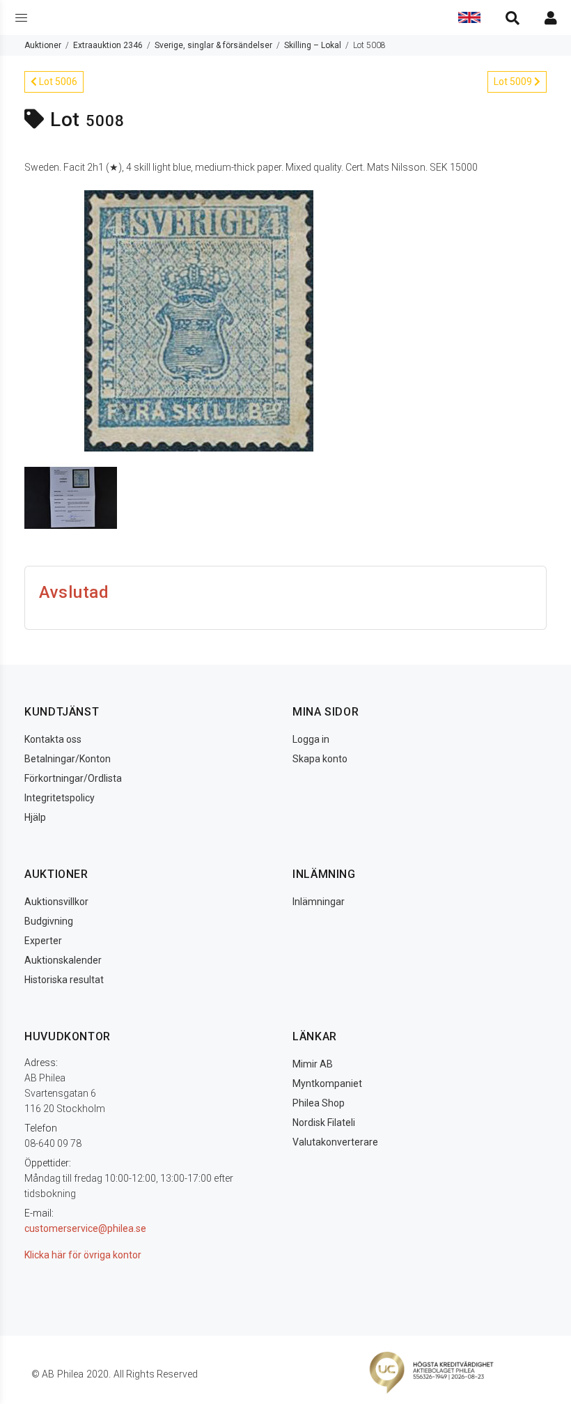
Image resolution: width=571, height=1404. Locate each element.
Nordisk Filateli (323, 1122)
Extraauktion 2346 (108, 45)
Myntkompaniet (327, 1083)
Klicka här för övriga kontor (82, 1254)
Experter (43, 940)
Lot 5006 (57, 81)
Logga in (310, 739)
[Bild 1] (198, 319)
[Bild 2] (70, 496)
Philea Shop (318, 1103)
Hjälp (35, 817)
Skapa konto (319, 758)
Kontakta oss (52, 739)
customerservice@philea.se (85, 1228)
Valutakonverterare (335, 1142)
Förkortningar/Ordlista (73, 778)
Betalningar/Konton (67, 758)
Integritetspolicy (59, 797)
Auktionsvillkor (56, 901)
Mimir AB (312, 1064)
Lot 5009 (514, 81)
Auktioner (42, 45)
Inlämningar (318, 901)
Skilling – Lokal (312, 45)
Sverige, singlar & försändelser (213, 45)
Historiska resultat (64, 979)
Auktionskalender (63, 960)
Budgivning (48, 921)
